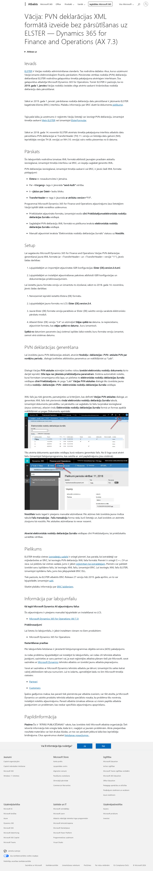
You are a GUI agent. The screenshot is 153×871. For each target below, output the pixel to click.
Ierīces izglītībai (109, 766)
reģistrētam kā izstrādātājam (90, 563)
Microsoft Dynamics (48, 662)
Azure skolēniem (109, 795)
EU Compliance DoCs (121, 865)
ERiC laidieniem (65, 586)
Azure (6, 818)
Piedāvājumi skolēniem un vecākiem (116, 790)
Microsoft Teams (10, 842)
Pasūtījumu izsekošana (61, 776)
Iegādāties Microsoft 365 (100, 4)
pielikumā (118, 104)
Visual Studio (58, 842)
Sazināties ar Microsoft (33, 865)
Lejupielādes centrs (60, 766)
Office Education (109, 780)
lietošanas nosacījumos (77, 735)
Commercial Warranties (62, 785)
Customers (34, 687)
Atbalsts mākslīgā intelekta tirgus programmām (70, 818)
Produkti (68, 4)
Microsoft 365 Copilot (11, 837)
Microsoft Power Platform (62, 833)
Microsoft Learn (59, 813)
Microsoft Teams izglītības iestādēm (116, 771)
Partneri (33, 681)
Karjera (105, 809)
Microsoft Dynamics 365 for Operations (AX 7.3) (54, 618)
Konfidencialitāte (52, 865)
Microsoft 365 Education (112, 776)
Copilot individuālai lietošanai (14, 766)
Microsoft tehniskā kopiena (63, 823)
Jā (85, 746)
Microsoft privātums (110, 813)
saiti (51, 580)
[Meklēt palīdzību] (138, 3)
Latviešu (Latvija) (14, 851)
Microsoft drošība (10, 813)
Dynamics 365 (9, 823)
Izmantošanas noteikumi (71, 865)
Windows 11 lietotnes (11, 776)
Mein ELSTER (48, 120)
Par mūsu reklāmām (102, 865)
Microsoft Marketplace (61, 828)
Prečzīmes (87, 865)
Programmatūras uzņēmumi (63, 837)
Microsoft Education (110, 761)
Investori (106, 818)
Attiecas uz (32, 51)
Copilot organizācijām (11, 761)
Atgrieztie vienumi (60, 771)
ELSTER (28, 71)
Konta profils (57, 761)
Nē (103, 746)
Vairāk (80, 4)
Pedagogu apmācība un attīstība (115, 785)
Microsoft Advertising (11, 833)
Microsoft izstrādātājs (61, 809)
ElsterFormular (78, 120)
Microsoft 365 (46, 4)
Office (58, 4)
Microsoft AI (8, 809)
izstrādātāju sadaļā (58, 556)
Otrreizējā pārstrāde (60, 780)
